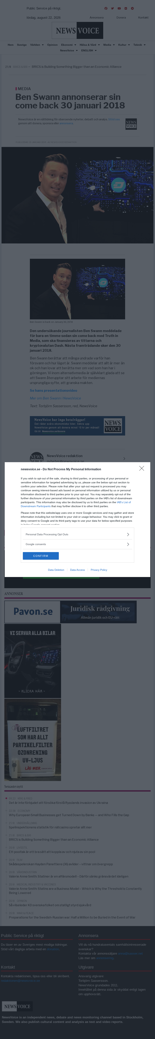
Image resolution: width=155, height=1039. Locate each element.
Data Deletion (56, 569)
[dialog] (77, 519)
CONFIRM (40, 555)
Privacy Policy (99, 569)
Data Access (77, 569)
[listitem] (77, 534)
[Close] (142, 469)
